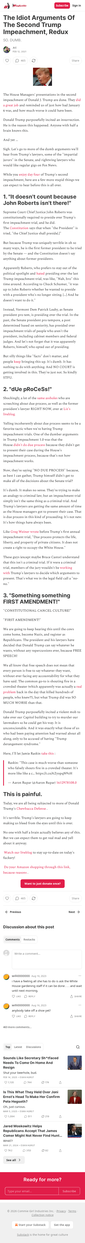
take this (47, 753)
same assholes (47, 398)
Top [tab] (8, 1047)
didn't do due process (29, 445)
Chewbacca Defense (31, 808)
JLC (15, 47)
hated (40, 273)
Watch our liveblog (18, 852)
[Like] (7, 61)
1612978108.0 (66, 782)
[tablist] (20, 939)
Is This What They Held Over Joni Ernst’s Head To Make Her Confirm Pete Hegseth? (31, 1096)
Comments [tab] (13, 939)
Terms (72, 1211)
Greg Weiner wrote (24, 531)
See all (11, 1160)
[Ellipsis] (80, 976)
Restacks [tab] (29, 939)
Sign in (76, 5)
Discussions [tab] (33, 1047)
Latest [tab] (18, 1047)
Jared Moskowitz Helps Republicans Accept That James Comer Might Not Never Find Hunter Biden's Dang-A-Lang (33, 1131)
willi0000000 (21, 976)
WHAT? (8, 1141)
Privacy (61, 1211)
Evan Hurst (27, 1077)
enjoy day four (29, 174)
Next (72, 912)
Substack (23, 1235)
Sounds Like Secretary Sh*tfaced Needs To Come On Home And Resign (31, 1062)
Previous (15, 912)
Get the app (62, 1225)
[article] (42, 1070)
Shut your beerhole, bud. (20, 1073)
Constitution (19, 228)
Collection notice (43, 1215)
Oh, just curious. (14, 1107)
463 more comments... (17, 1027)
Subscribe (62, 5)
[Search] (78, 1047)
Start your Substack (32, 1225)
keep (17, 361)
